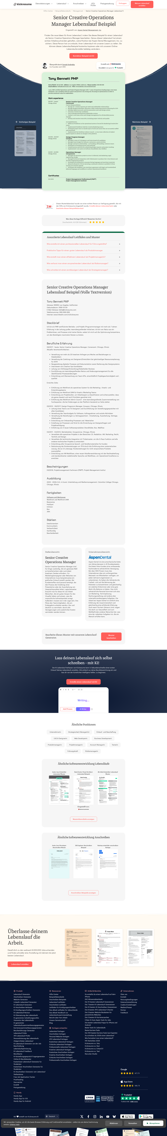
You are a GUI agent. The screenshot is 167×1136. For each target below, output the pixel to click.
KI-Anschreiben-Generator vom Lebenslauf (29, 1072)
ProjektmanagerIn (76, 745)
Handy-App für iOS (21, 1098)
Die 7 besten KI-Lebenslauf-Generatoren (100, 1004)
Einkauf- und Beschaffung (106, 732)
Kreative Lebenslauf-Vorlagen (60, 1050)
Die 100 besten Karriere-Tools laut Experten (101, 1033)
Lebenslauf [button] (61, 3)
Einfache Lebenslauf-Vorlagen (60, 1044)
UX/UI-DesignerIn (60, 738)
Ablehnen (114, 1123)
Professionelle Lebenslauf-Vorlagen (62, 1047)
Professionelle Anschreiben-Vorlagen (63, 1060)
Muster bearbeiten (111, 636)
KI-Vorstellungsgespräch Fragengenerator (29, 1056)
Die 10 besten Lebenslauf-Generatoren (99, 1002)
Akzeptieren (154, 1123)
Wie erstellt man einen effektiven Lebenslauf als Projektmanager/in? (76, 257)
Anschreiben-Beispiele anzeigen (83, 893)
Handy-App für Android (22, 1101)
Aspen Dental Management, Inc (89, 30)
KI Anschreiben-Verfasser (23, 1007)
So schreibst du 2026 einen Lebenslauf (99, 1035)
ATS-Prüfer (93, 4)
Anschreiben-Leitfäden (57, 1005)
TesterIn (115, 745)
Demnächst (18, 1082)
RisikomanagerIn (91, 751)
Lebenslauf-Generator (22, 994)
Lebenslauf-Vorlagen (57, 1031)
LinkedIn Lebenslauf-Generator (25, 1002)
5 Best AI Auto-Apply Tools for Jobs (98, 1020)
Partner (123, 1010)
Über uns (124, 994)
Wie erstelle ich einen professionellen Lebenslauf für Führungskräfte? (77, 244)
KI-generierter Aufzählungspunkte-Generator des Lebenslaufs (26, 1019)
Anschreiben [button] (78, 3)
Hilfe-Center (53, 994)
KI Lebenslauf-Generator (23, 1005)
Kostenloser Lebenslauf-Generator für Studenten (28, 1063)
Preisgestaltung (107, 3)
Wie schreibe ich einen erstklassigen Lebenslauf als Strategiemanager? (77, 270)
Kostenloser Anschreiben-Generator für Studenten (28, 1068)
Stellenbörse (18, 1074)
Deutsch (52, 1116)
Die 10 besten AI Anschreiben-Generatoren (101, 1007)
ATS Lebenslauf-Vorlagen (58, 1039)
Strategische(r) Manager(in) (78, 732)
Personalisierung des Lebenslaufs (26, 1038)
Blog (51, 1023)
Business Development (103, 738)
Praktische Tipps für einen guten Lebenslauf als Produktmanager (75, 250)
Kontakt (123, 997)
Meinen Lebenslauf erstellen (142, 4)
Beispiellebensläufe (56, 997)
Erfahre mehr (14, 1124)
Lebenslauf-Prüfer (20, 1033)
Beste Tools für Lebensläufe (95, 1028)
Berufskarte (18, 1054)
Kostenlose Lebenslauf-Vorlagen (61, 1042)
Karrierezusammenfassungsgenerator (28, 1028)
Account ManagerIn (97, 745)
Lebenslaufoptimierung (22, 1049)
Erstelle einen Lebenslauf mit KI (83, 682)
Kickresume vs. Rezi (92, 1046)
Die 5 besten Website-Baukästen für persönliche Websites (98, 1013)
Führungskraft (72, 751)
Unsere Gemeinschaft (57, 1020)
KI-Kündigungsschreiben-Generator (27, 1010)
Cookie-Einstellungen (128, 1005)
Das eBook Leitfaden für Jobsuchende (63, 1010)
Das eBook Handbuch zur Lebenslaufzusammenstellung (60, 1014)
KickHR (16, 1085)
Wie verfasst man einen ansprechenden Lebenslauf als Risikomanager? (77, 263)
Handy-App (18, 1096)
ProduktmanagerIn (55, 745)
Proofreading (18, 1080)
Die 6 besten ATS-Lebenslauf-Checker (99, 1010)
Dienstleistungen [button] (43, 3)
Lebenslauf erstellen (20, 964)
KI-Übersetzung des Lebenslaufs (26, 1015)
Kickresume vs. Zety (92, 1043)
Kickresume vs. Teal (92, 1051)
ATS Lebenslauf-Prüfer (22, 1036)
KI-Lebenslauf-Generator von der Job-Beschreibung (28, 1045)
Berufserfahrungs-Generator (24, 1030)
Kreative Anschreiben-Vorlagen (60, 1055)
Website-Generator (21, 999)
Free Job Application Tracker (24, 1077)
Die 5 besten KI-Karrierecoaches (97, 1017)
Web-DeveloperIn (80, 738)
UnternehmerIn (55, 732)
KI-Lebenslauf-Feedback (23, 1051)
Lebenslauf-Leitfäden (57, 1002)
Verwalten (132, 1123)
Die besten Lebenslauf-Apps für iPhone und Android (101, 1024)
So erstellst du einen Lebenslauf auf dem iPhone (100, 995)
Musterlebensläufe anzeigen (83, 819)
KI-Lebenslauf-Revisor (22, 1013)
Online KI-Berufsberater (22, 1059)
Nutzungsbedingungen (129, 999)
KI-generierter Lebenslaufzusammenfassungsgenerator (29, 1024)
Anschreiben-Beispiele (57, 999)
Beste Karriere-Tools (92, 1030)
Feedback (124, 1013)
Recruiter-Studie (91, 1054)
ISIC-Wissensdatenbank (93, 999)
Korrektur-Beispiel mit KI (83, 56)
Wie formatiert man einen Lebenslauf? (99, 1038)
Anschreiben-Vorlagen (57, 1034)
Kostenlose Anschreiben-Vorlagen (61, 1052)
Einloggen (123, 3)
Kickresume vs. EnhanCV (94, 1049)
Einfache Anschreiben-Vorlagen (61, 1057)
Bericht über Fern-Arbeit (58, 1018)
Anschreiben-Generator (22, 997)
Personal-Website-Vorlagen (59, 1036)
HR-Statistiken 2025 (92, 1041)
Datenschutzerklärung (129, 1002)
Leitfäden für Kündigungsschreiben (62, 1007)
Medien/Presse (126, 1007)
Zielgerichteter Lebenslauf (23, 1041)
